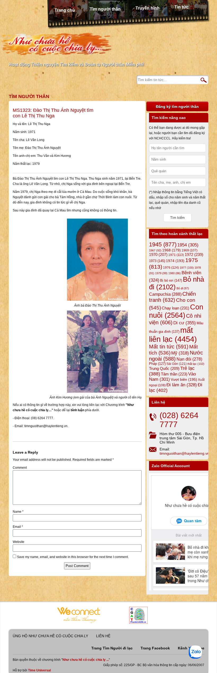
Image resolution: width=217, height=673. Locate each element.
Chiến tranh (172, 297)
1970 (158, 255)
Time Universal (39, 670)
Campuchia (165, 294)
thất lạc (195, 363)
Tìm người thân (105, 9)
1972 (194, 254)
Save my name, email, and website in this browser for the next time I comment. (73, 557)
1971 (176, 255)
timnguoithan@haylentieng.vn (184, 453)
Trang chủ (65, 10)
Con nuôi (176, 311)
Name (18, 511)
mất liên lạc (173, 334)
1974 (175, 261)
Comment (20, 468)
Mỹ (180, 353)
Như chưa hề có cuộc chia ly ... (85, 660)
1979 (161, 273)
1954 (187, 244)
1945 (163, 244)
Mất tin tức (168, 346)
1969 (189, 250)
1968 (171, 250)
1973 (157, 261)
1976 (171, 267)
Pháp (157, 364)
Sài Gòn (176, 364)
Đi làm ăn (181, 384)
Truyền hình (147, 8)
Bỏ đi (183, 288)
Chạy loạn (175, 308)
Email (18, 527)
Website (18, 542)
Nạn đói (189, 359)
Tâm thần (174, 374)
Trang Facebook (155, 648)
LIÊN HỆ (103, 636)
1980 (174, 273)
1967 (155, 250)
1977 (187, 267)
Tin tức (181, 7)
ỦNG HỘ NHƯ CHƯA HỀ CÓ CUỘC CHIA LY (50, 636)
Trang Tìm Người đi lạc (112, 648)
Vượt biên (184, 379)
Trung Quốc (164, 368)
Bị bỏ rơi (171, 280)
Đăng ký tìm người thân (177, 106)
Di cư (184, 322)
